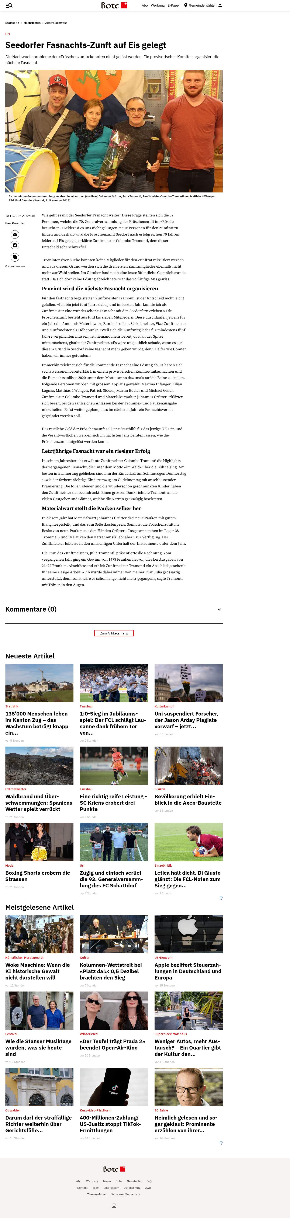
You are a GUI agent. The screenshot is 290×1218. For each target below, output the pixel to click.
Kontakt (82, 1188)
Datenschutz (132, 1188)
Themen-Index (97, 1194)
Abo (145, 5)
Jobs (119, 1181)
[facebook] (26, 247)
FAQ (149, 1181)
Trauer (107, 1181)
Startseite (12, 23)
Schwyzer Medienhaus (126, 1194)
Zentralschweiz (56, 23)
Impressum (111, 1188)
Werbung (158, 5)
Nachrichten (32, 23)
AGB (148, 1188)
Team (96, 1188)
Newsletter (134, 1181)
